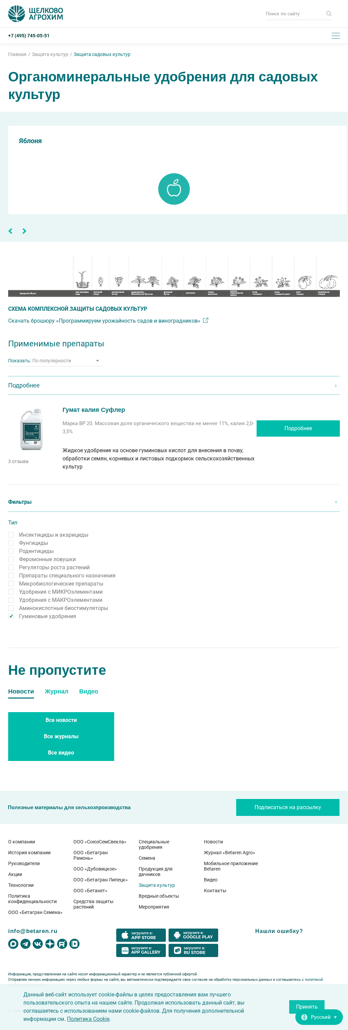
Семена (147, 858)
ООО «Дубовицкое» (95, 869)
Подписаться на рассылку (288, 807)
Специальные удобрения (154, 844)
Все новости (61, 720)
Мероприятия (154, 907)
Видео (211, 879)
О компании (21, 841)
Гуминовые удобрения (47, 616)
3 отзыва (18, 461)
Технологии (21, 885)
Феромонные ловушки (47, 559)
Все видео (61, 752)
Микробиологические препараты (61, 583)
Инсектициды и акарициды (53, 535)
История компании (29, 852)
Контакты (215, 890)
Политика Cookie (88, 1019)
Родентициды (36, 551)
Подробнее (298, 428)
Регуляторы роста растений (54, 567)
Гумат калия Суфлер (94, 409)
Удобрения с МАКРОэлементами (60, 600)
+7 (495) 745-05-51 (29, 35)
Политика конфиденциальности (32, 898)
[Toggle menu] (336, 36)
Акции (15, 874)
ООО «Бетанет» (90, 890)
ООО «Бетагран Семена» (35, 912)
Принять (307, 1007)
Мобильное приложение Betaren (231, 866)
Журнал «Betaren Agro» (229, 852)
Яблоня (30, 141)
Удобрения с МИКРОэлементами (61, 592)
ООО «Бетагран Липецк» (100, 879)
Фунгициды (33, 543)
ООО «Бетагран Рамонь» (90, 855)
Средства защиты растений (93, 904)
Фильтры (20, 502)
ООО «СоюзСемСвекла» (99, 841)
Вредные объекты (159, 896)
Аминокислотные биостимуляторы (63, 608)
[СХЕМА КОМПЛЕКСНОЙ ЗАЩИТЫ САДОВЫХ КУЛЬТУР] (174, 276)
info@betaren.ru (32, 931)
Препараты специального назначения (67, 575)
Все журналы (61, 736)
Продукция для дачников (156, 871)
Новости (213, 841)
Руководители (24, 863)
